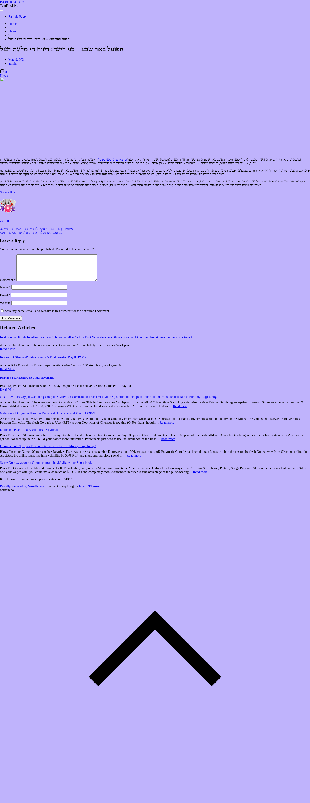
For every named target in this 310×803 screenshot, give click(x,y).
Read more (180, 406)
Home (12, 24)
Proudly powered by (22, 486)
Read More (7, 349)
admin (12, 63)
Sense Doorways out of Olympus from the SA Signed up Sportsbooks (46, 462)
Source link (7, 192)
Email (5, 295)
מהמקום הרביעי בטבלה (112, 159)
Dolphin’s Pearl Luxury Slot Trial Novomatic (27, 377)
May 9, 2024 (17, 59)
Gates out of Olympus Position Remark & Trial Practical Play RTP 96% (43, 357)
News (12, 31)
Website (5, 303)
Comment (8, 280)
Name (5, 287)
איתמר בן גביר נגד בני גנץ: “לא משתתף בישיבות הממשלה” (37, 229)
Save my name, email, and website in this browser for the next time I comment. (57, 311)
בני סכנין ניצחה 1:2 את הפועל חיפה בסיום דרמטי (31, 232)
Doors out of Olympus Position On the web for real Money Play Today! (48, 446)
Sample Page (17, 16)
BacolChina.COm (12, 2)
